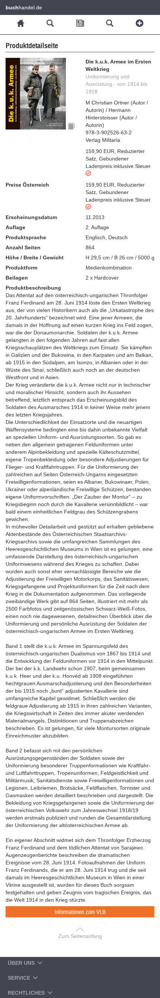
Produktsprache (26, 237)
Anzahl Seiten (23, 247)
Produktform (21, 268)
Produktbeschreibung (33, 288)
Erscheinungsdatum (31, 217)
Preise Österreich (27, 185)
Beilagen (17, 278)
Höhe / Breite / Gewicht (35, 258)
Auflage (15, 227)
